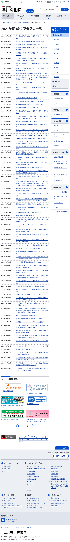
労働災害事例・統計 (9, 498)
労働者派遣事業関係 (33, 476)
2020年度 (56, 49)
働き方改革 (30, 484)
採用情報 (56, 110)
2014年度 (56, 77)
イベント (57, 86)
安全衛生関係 (31, 471)
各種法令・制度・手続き (35, 463)
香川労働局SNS (58, 141)
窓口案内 (30, 495)
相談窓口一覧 (58, 126)
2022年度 (56, 39)
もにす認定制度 (58, 203)
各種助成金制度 (31, 479)
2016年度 (56, 67)
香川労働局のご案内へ (57, 498)
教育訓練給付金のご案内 (60, 175)
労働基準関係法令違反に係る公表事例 (13, 506)
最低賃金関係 (54, 471)
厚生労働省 (66, 1)
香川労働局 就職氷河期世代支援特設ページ (60, 162)
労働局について (56, 495)
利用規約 (29, 527)
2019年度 (56, 53)
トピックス (58, 81)
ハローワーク (58, 103)
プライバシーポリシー (17, 527)
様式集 (56, 130)
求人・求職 (7, 500)
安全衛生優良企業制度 (60, 212)
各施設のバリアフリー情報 (35, 507)
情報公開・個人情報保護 (58, 479)
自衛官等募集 (58, 180)
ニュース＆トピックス (60, 30)
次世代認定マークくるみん (60, 197)
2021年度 (56, 44)
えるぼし (56, 207)
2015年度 (56, 72)
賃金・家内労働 (8, 503)
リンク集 (5, 527)
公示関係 (29, 490)
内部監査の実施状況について (59, 500)
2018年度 (56, 58)
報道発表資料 (59, 35)
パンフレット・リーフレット (60, 135)
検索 (65, 9)
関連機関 (56, 94)
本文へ (57, 6)
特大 (57, 1)
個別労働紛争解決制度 (57, 466)
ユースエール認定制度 (60, 192)
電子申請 (56, 145)
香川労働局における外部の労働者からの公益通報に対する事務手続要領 (59, 486)
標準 (48, 1)
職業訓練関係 (54, 476)
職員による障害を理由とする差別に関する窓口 (36, 504)
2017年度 (56, 63)
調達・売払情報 (58, 157)
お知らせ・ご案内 (58, 152)
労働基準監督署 (58, 98)
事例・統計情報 (9, 495)
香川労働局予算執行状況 (58, 503)
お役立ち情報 (57, 121)
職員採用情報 (54, 506)
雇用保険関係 (54, 474)
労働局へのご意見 (60, 456)
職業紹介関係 (31, 474)
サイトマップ (65, 6)
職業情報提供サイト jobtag (60, 168)
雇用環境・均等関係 (33, 466)
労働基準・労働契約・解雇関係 (36, 468)
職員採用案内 (58, 114)
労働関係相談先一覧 (33, 500)
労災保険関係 (54, 468)
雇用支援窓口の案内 (33, 498)
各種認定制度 (57, 187)
